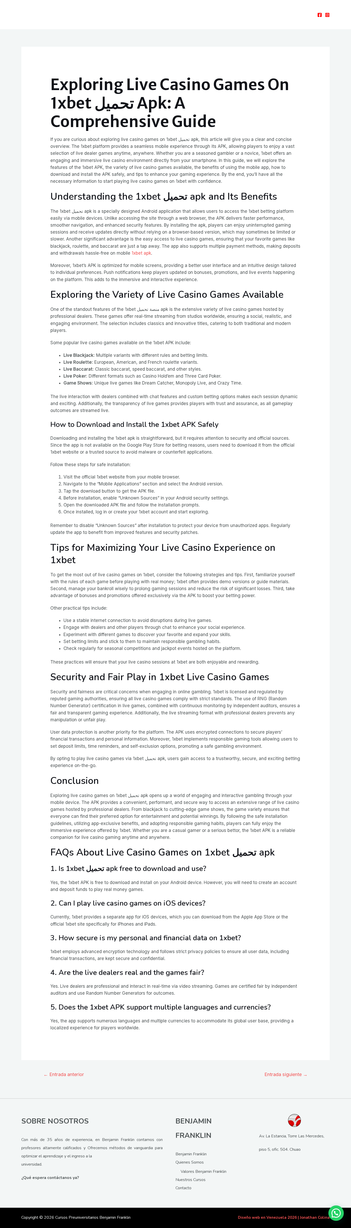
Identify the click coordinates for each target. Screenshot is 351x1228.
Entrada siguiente (286, 1074)
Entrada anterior (63, 1074)
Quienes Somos (190, 1162)
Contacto (183, 1188)
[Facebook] (319, 15)
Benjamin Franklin (191, 1154)
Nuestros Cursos (191, 1180)
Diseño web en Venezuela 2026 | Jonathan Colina (284, 1217)
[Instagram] (327, 15)
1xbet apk (141, 253)
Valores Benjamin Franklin (203, 1171)
